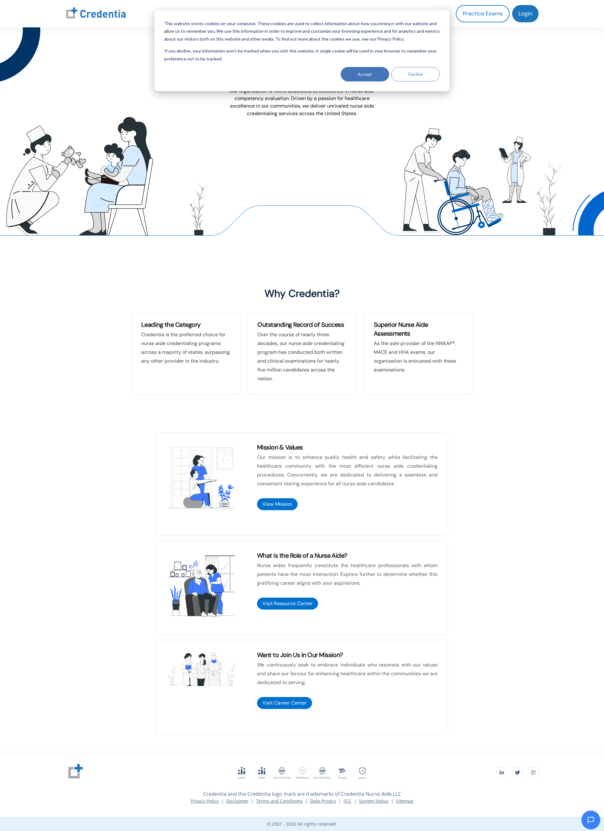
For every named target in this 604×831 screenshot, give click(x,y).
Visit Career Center (284, 703)
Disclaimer (237, 801)
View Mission (277, 504)
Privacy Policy (205, 801)
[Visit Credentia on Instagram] (533, 772)
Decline (415, 74)
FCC (347, 801)
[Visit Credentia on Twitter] (517, 772)
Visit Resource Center (287, 603)
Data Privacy (323, 801)
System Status (374, 801)
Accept (365, 74)
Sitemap (404, 801)
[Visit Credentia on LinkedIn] (501, 772)
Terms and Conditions (279, 801)
